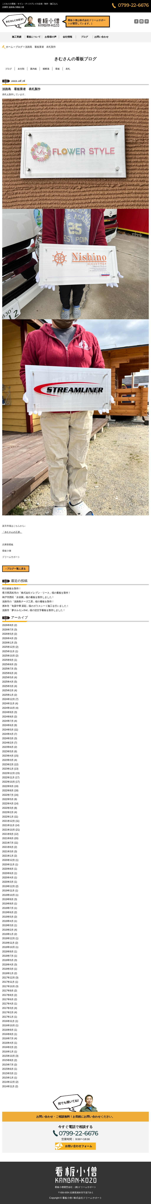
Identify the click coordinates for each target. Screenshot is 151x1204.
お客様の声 (50, 37)
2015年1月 (8, 1077)
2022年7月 (8, 795)
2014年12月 (8, 1082)
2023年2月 (8, 764)
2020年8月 (8, 869)
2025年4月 (8, 681)
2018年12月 (8, 938)
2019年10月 (8, 895)
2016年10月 (8, 1025)
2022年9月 (8, 786)
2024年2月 (8, 742)
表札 (68, 68)
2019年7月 (8, 908)
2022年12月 (8, 773)
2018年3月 (8, 969)
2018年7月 (8, 956)
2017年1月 (8, 1017)
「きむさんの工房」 (12, 532)
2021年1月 (8, 856)
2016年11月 (8, 1021)
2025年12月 (8, 647)
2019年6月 (8, 912)
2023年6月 (8, 747)
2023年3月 (8, 760)
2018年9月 (8, 951)
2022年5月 (8, 799)
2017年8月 (8, 995)
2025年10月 (8, 655)
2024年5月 (8, 729)
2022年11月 (8, 777)
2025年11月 (8, 651)
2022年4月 (8, 803)
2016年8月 (8, 1034)
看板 (57, 68)
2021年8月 (8, 838)
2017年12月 (8, 977)
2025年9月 (8, 660)
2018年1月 (8, 973)
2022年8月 (8, 790)
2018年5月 (8, 960)
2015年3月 (8, 1073)
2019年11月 (8, 890)
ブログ (84, 37)
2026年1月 (8, 642)
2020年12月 (8, 860)
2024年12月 (8, 699)
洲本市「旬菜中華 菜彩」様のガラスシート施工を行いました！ (35, 606)
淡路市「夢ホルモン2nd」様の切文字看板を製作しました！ (33, 610)
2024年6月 (8, 725)
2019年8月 (8, 903)
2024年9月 (8, 712)
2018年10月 (8, 947)
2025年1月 (8, 695)
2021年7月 (8, 842)
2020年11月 (8, 864)
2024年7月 (8, 721)
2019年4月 (8, 921)
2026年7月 (8, 629)
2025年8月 (8, 664)
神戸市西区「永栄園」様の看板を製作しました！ (28, 597)
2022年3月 (8, 808)
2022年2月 (8, 812)
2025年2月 (8, 690)
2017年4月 (8, 1003)
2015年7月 (8, 1064)
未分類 (21, 68)
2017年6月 (8, 999)
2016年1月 (8, 1051)
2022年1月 (8, 816)
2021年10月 (8, 829)
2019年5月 (8, 917)
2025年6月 (8, 673)
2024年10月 (8, 708)
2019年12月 (8, 886)
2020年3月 (8, 882)
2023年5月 (8, 751)
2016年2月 (8, 1047)
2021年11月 (8, 825)
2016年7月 (8, 1038)
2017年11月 (8, 982)
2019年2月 (8, 930)
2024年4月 (8, 734)
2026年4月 (8, 638)
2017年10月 (8, 986)
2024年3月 (8, 738)
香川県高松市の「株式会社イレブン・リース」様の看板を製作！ (36, 592)
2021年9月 (8, 834)
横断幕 (46, 68)
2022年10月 (8, 782)
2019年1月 (8, 934)
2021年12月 (8, 821)
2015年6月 (8, 1069)
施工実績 (16, 37)
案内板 (33, 68)
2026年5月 (8, 634)
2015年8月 (8, 1060)
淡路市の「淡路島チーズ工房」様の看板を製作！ (28, 601)
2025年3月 (8, 686)
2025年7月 (8, 668)
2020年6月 (8, 873)
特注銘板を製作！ (11, 588)
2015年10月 (8, 1056)
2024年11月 (8, 703)
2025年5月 (8, 677)
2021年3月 (8, 851)
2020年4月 (8, 877)
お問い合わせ (101, 37)
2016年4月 (8, 1043)
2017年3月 (8, 1008)
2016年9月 (8, 1030)
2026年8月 (8, 625)
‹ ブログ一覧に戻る (16, 568)
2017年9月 (8, 990)
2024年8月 (8, 716)
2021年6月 (8, 847)
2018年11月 (8, 943)
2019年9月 (8, 899)
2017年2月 (8, 1012)
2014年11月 (8, 1086)
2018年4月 (8, 964)
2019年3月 (8, 925)
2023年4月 (8, 755)
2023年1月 (8, 768)
